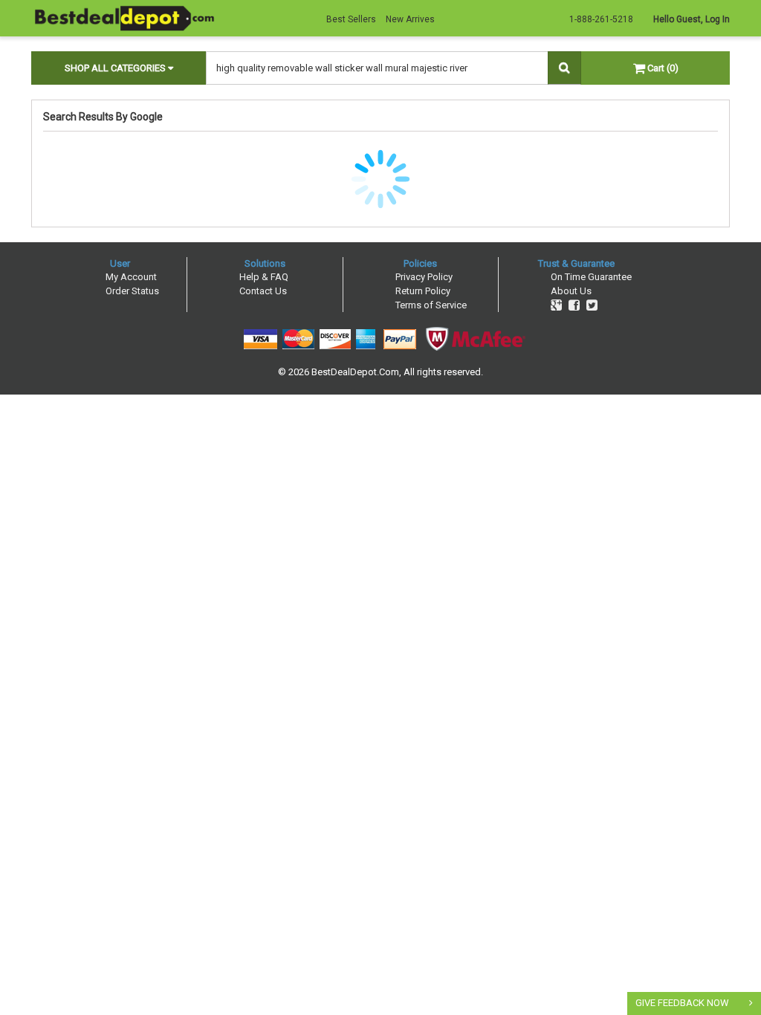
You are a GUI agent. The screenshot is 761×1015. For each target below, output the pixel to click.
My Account (131, 276)
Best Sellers (351, 19)
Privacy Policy (424, 276)
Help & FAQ (263, 276)
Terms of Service (431, 305)
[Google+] (556, 305)
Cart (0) (662, 68)
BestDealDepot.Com (355, 371)
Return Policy (422, 290)
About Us (571, 290)
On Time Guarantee (591, 276)
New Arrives (410, 19)
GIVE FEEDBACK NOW (682, 1002)
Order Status (132, 290)
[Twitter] (592, 305)
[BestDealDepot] (124, 17)
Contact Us (263, 290)
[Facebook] (574, 305)
